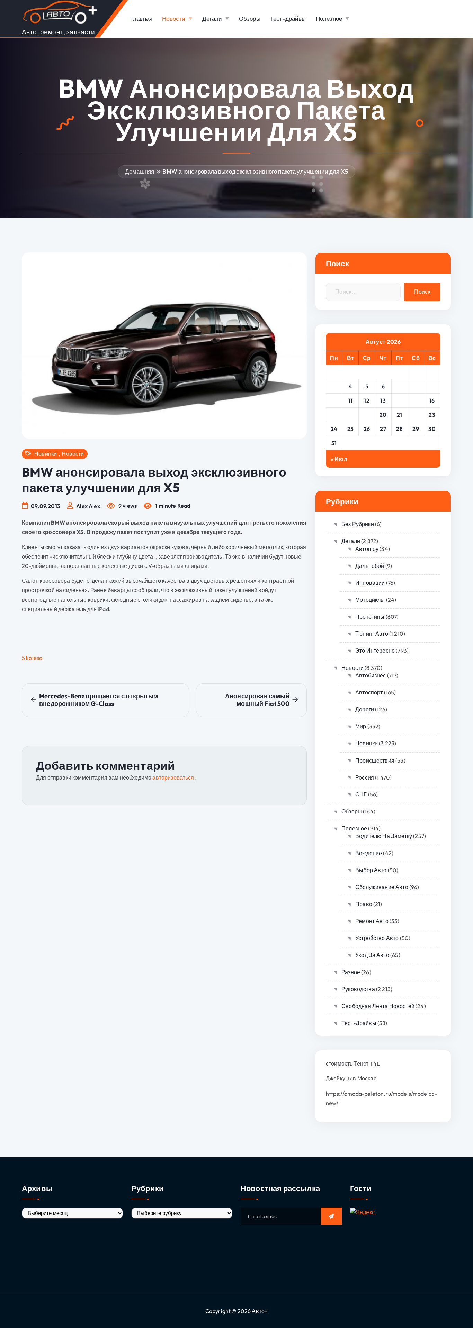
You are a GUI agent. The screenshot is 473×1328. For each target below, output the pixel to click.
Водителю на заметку (383, 835)
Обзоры (249, 18)
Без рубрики (357, 523)
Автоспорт (369, 692)
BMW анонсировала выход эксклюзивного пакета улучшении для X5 (255, 171)
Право (363, 904)
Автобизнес (370, 675)
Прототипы (369, 616)
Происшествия (374, 760)
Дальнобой (369, 565)
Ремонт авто (372, 920)
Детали (212, 18)
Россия (364, 777)
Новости (173, 18)
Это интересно (375, 650)
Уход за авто (372, 954)
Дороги (364, 709)
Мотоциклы (370, 599)
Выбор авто (371, 870)
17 (334, 414)
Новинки (45, 454)
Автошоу (366, 548)
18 (350, 414)
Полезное (329, 18)
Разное (350, 972)
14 (399, 400)
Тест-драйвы (288, 18)
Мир (360, 726)
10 (334, 400)
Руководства (358, 989)
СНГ (361, 794)
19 (366, 414)
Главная (141, 18)
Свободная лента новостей (377, 1006)
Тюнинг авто (371, 633)
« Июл (339, 458)
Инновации (370, 582)
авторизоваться (173, 777)
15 (416, 400)
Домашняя (139, 171)
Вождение (368, 853)
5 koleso (32, 657)
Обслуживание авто (381, 887)
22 (415, 414)
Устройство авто (377, 937)
